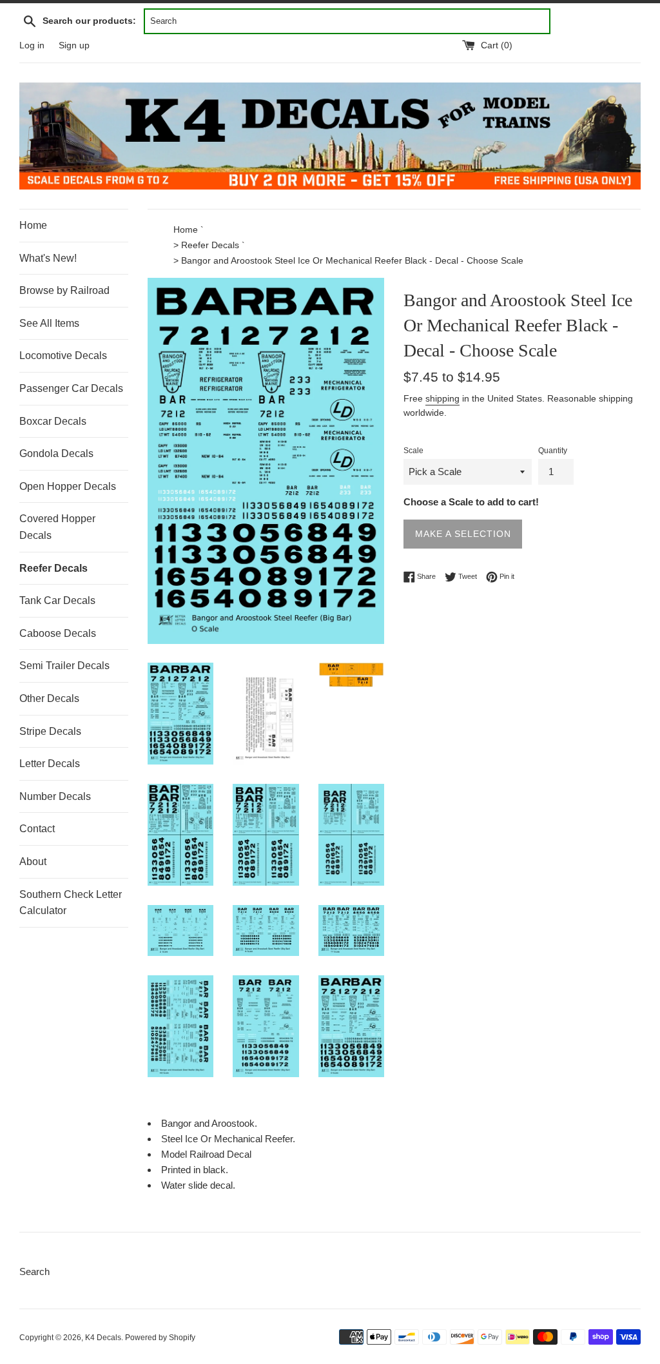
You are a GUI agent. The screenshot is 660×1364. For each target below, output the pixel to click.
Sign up (74, 45)
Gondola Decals (56, 453)
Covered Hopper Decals (57, 527)
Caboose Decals (57, 633)
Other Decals (49, 698)
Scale (413, 450)
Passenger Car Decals (71, 388)
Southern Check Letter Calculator (70, 903)
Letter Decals (49, 763)
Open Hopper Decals (67, 486)
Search (34, 1271)
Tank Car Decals (57, 600)
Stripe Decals (50, 731)
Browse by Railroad (64, 290)
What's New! (48, 258)
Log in (31, 45)
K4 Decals (103, 1337)
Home (33, 225)
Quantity (552, 450)
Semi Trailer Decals (64, 665)
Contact (37, 828)
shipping (442, 398)
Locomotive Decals (63, 355)
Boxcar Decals (52, 421)
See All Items (49, 323)
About (32, 861)
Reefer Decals (53, 568)
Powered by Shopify (160, 1337)
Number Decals (55, 796)
